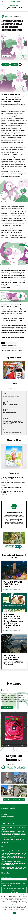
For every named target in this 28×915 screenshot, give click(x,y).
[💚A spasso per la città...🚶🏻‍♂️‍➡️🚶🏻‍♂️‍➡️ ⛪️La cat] (7, 791)
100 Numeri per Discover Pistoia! (12, 851)
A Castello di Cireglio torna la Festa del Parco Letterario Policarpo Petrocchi (12, 478)
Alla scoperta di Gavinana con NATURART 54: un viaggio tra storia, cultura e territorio (13, 863)
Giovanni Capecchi (6, 350)
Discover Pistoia (8, 16)
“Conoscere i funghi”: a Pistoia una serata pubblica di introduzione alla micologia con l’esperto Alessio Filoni (13, 620)
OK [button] (14, 913)
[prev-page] (2, 9)
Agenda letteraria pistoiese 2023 (9, 345)
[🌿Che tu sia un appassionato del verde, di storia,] (20, 791)
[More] (20, 64)
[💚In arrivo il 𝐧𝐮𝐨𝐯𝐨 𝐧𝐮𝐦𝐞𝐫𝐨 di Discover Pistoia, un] (7, 778)
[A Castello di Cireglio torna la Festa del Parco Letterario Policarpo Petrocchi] (14, 643)
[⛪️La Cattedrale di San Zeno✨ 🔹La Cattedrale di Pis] (20, 778)
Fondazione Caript (6, 348)
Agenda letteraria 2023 (11, 342)
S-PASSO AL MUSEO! (8, 837)
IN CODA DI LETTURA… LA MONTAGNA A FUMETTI (12, 492)
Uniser (20, 350)
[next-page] (26, 9)
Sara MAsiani (14, 350)
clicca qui (14, 904)
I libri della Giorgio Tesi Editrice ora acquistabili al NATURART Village (13, 867)
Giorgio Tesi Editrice (16, 348)
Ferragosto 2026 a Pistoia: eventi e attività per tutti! (13, 483)
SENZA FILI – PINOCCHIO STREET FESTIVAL (12, 488)
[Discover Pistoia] (3, 16)
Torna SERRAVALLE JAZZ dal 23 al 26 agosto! (13, 8)
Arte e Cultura (6, 56)
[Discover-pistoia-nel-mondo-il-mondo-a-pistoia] (14, 1)
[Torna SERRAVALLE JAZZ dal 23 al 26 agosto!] (14, 570)
